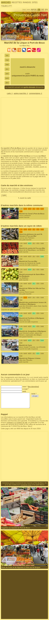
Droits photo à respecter (9, 19)
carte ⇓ (10, 93)
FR (39, 10)
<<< (24, 10)
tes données (33, 387)
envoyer (35, 396)
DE (42, 10)
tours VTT (6, 6)
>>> (28, 10)
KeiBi (10, 559)
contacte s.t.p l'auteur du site (17, 422)
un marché (10, 36)
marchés (6, 2)
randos (27, 2)
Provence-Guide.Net (30, 15)
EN (46, 10)
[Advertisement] (24, 122)
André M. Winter (30, 522)
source (15, 559)
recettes (17, 2)
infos (34, 10)
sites (34, 2)
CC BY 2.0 (30, 559)
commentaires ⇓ (35, 93)
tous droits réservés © (13, 522)
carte (34, 159)
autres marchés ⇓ (21, 93)
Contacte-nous (26, 485)
